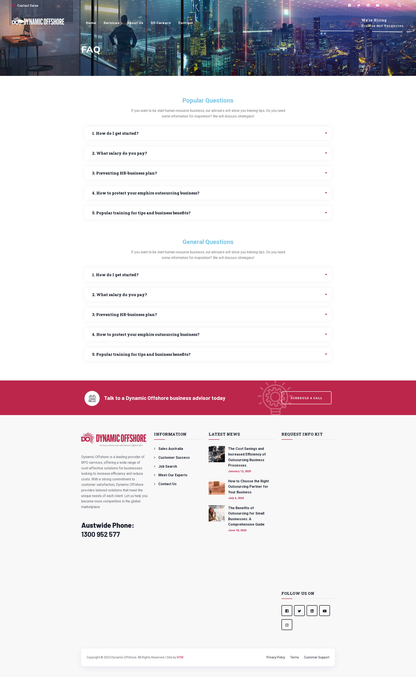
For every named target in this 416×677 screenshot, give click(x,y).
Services (112, 23)
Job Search (167, 466)
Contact (185, 23)
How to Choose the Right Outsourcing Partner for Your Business (248, 486)
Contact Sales (27, 5)
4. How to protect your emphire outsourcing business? (145, 193)
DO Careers (161, 23)
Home (91, 23)
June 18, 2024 (237, 530)
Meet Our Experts (172, 475)
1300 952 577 (100, 534)
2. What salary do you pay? (119, 153)
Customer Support (316, 657)
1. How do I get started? (115, 133)
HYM (180, 657)
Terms (294, 657)
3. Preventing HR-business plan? (124, 173)
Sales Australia (170, 449)
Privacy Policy (275, 657)
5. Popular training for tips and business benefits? (141, 212)
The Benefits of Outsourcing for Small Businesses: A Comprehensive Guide (246, 516)
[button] (208, 133)
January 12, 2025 (239, 471)
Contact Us (167, 484)
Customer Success (174, 458)
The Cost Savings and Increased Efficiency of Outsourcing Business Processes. (247, 457)
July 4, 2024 (236, 498)
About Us (135, 23)
